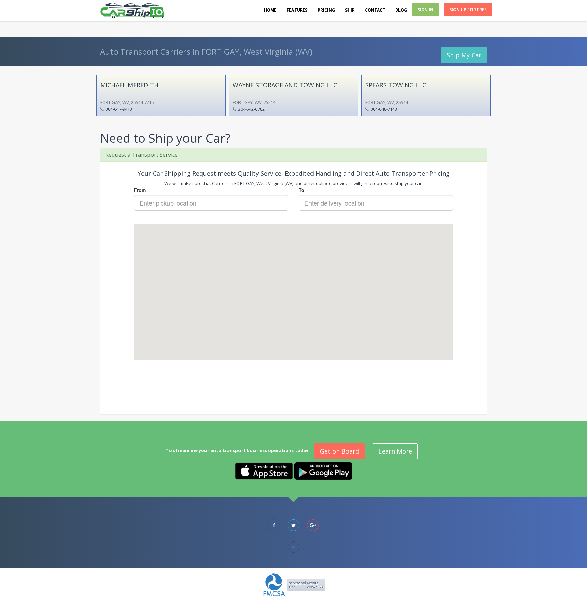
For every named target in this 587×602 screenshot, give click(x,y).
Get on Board (339, 451)
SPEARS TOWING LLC (395, 85)
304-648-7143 (384, 109)
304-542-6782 (251, 109)
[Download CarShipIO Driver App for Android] (323, 470)
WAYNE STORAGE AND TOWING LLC (285, 85)
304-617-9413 (119, 109)
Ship (350, 10)
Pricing (326, 10)
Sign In (425, 10)
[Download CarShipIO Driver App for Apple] (264, 470)
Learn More (395, 451)
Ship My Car (464, 55)
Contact (375, 10)
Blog (401, 10)
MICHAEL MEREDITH (129, 85)
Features (297, 10)
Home (270, 10)
